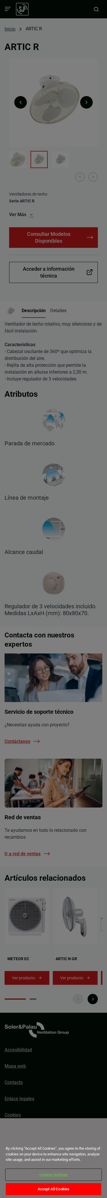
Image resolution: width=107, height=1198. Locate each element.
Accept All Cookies (53, 1189)
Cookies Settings (53, 1175)
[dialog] (53, 1158)
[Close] (12, 1138)
